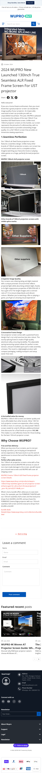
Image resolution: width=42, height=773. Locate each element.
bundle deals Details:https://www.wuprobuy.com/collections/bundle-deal (21, 512)
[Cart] (39, 24)
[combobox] (21, 24)
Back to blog (22, 534)
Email (4, 557)
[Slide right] (38, 659)
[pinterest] (19, 701)
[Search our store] (33, 24)
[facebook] (3, 701)
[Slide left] (34, 659)
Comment (6, 567)
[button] (3, 24)
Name (4, 548)
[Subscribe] (39, 714)
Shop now (30, 3)
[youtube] (9, 701)
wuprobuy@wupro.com (29, 685)
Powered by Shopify (26, 750)
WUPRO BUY (18, 750)
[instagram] (14, 701)
